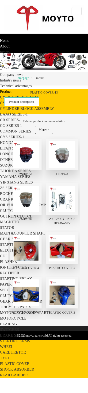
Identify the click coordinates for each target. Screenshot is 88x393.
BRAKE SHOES (13, 335)
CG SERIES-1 (11, 126)
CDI (3, 256)
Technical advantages (16, 86)
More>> (44, 130)
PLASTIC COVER (15, 364)
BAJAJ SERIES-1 (14, 114)
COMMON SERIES (15, 131)
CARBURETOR (13, 352)
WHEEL (6, 347)
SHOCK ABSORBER (17, 369)
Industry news (10, 80)
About (4, 46)
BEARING (8, 324)
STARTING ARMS (15, 341)
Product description (21, 101)
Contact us (8, 386)
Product (5, 92)
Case (3, 381)
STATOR (7, 228)
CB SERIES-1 (11, 120)
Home (4, 40)
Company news (11, 75)
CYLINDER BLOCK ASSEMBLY (27, 109)
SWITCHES (9, 330)
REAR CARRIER (14, 375)
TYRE (5, 358)
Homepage (22, 78)
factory (5, 52)
